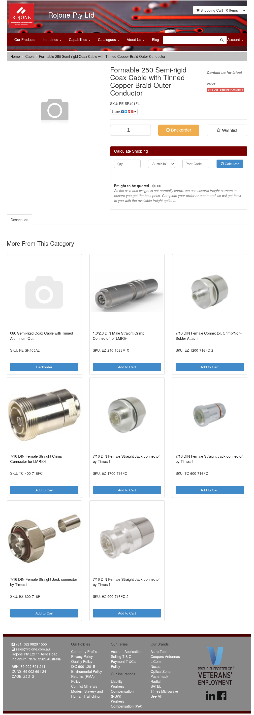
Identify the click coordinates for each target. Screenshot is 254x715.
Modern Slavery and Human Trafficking (87, 694)
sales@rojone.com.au (32, 649)
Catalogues (107, 39)
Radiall (156, 681)
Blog (155, 39)
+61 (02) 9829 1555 (31, 644)
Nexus (155, 666)
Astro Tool (158, 651)
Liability (117, 681)
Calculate (231, 164)
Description (19, 219)
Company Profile (84, 651)
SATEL (156, 686)
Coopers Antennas (165, 656)
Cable (29, 56)
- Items (219, 10)
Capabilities (78, 39)
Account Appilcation (126, 651)
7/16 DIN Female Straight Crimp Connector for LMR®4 (36, 458)
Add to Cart (127, 367)
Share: (116, 111)
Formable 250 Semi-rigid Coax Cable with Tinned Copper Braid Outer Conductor (102, 56)
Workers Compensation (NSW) (122, 691)
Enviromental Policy (86, 671)
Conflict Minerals (84, 686)
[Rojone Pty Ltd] (20, 13)
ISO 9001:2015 (83, 666)
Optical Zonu (161, 671)
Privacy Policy (82, 656)
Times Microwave (164, 691)
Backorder (180, 130)
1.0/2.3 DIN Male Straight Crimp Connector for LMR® (118, 335)
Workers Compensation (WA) (126, 704)
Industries (51, 39)
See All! (156, 696)
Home (15, 56)
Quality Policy (81, 661)
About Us (134, 39)
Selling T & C (121, 656)
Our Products (24, 39)
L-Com (156, 661)
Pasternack (159, 676)
